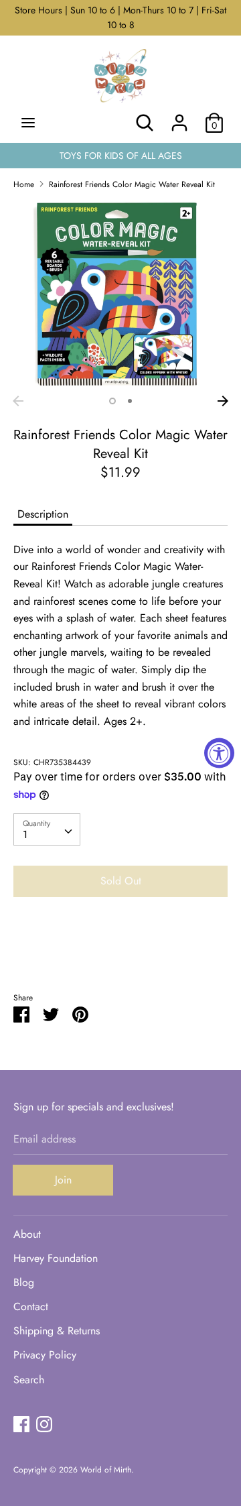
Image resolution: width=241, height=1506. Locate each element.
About (27, 1234)
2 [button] (130, 401)
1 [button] (112, 401)
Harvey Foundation (55, 1258)
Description (42, 514)
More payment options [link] (120, 953)
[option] (120, 294)
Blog (23, 1282)
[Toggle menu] (28, 123)
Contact (30, 1306)
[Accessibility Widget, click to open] (219, 753)
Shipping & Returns (56, 1330)
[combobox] (46, 829)
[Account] (179, 117)
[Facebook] (21, 1424)
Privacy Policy (44, 1355)
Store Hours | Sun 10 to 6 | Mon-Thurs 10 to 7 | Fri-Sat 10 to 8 (120, 17)
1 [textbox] (25, 834)
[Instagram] (44, 1424)
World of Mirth (105, 1470)
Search (28, 1379)
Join (63, 1180)
